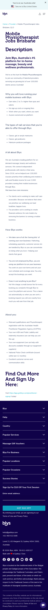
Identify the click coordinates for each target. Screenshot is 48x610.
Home (5, 24)
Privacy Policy (22, 516)
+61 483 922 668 (10, 536)
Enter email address (11, 493)
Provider (12, 24)
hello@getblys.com (10, 532)
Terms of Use (8, 516)
